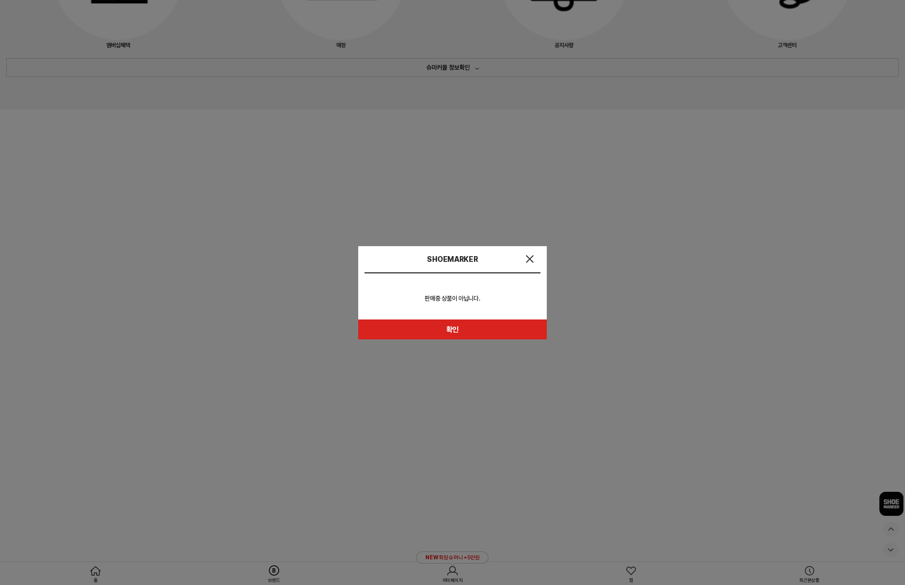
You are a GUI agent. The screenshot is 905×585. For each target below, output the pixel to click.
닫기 (530, 259)
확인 (452, 329)
